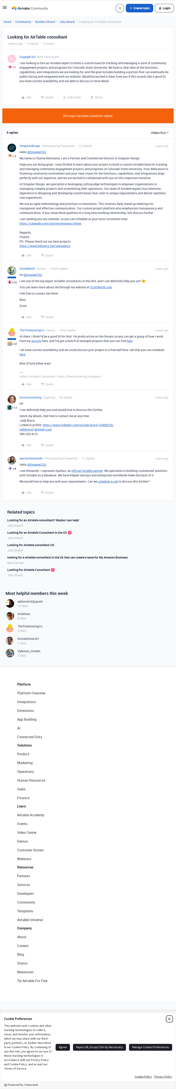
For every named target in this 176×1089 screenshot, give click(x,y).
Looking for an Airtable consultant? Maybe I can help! (43, 520)
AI (18, 728)
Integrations (26, 701)
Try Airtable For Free (32, 980)
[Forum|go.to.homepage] (30, 8)
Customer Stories (30, 850)
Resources (25, 867)
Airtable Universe (30, 919)
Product (23, 754)
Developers (25, 893)
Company (24, 928)
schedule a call (108, 481)
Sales (21, 789)
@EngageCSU (36, 152)
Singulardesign (30, 146)
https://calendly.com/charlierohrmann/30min (51, 223)
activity (36, 341)
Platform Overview (31, 693)
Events (22, 823)
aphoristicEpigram (30, 601)
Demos (22, 841)
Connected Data (29, 737)
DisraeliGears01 (28, 639)
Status (22, 963)
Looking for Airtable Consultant (28, 570)
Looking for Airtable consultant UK (30, 545)
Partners (23, 876)
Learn (21, 806)
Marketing (25, 762)
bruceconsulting (30, 397)
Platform (24, 684)
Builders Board (45, 22)
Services (23, 884)
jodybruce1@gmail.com (36, 429)
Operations (25, 771)
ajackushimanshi (31, 458)
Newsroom (25, 972)
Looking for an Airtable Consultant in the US (37, 532)
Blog (20, 954)
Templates (25, 911)
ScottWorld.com (101, 287)
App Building (26, 719)
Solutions (24, 745)
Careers (23, 945)
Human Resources (31, 780)
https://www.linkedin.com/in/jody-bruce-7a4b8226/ (78, 425)
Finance (23, 798)
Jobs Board (67, 22)
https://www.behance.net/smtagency (45, 246)
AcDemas (24, 614)
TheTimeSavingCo (32, 330)
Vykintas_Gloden (29, 651)
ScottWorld (27, 269)
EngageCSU (27, 57)
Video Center (26, 832)
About (21, 937)
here (130, 341)
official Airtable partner (87, 471)
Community (23, 22)
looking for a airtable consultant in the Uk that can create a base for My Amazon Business (67, 557)
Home (7, 22)
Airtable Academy (30, 815)
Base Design (15, 563)
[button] (4, 9)
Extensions (25, 710)
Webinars (24, 858)
